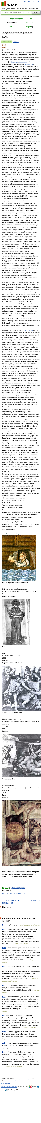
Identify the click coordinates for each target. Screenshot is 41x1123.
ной (3, 1043)
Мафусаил (29, 330)
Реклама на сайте (24, 1080)
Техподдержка (15, 1080)
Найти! (35, 13)
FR (38, 2)
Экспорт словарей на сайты (9, 1086)
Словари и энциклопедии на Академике (19, 8)
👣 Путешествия (5, 1083)
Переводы (30, 23)
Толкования (11, 23)
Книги (11, 27)
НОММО (34, 901)
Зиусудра (14, 62)
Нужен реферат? (18, 888)
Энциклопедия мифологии (20, 19)
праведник (11, 893)
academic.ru (9, 3)
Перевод (16, 42)
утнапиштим (20, 893)
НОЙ (4, 948)
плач (4, 893)
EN (25, 2)
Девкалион (29, 64)
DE (29, 2)
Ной (3, 925)
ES (34, 2)
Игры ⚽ (29, 27)
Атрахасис (23, 62)
